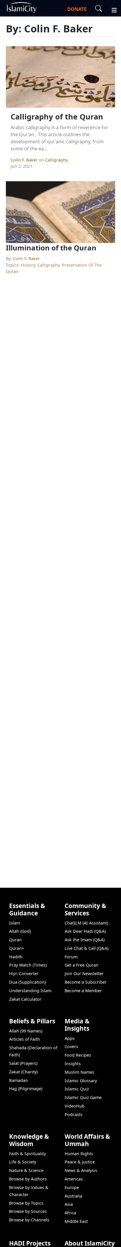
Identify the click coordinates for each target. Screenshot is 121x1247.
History (28, 265)
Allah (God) (20, 931)
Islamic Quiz (77, 1089)
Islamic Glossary (81, 1080)
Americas (74, 1179)
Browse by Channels (29, 1220)
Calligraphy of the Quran (57, 117)
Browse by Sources (28, 1211)
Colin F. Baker (25, 160)
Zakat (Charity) (23, 1072)
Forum (71, 957)
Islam (14, 923)
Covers (71, 1046)
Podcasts (74, 1114)
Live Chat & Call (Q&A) (86, 948)
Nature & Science (26, 1170)
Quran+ (16, 948)
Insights (73, 1063)
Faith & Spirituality (27, 1153)
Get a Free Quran (81, 965)
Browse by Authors (28, 1179)
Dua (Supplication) (27, 982)
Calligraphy (56, 160)
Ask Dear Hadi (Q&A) (85, 931)
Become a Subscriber (86, 982)
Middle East (76, 1221)
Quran (15, 939)
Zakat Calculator (25, 999)
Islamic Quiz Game (83, 1097)
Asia (69, 1204)
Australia (73, 1196)
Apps (70, 1038)
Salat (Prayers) (23, 1063)
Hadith (16, 957)
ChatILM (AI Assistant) (86, 923)
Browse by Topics (26, 1203)
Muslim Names (79, 1072)
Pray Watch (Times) (28, 965)
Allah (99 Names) (25, 1031)
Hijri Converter (23, 973)
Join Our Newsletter (84, 973)
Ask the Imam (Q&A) (85, 939)
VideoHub (75, 1106)
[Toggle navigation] (111, 9)
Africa (70, 1213)
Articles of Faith (24, 1039)
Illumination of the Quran (51, 247)
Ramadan (18, 1080)
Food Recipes (78, 1055)
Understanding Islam (30, 990)
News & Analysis (81, 1170)
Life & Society (22, 1162)
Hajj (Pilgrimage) (25, 1088)
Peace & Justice (80, 1162)
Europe (72, 1187)
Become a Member (83, 990)
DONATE (77, 9)
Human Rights (79, 1153)
